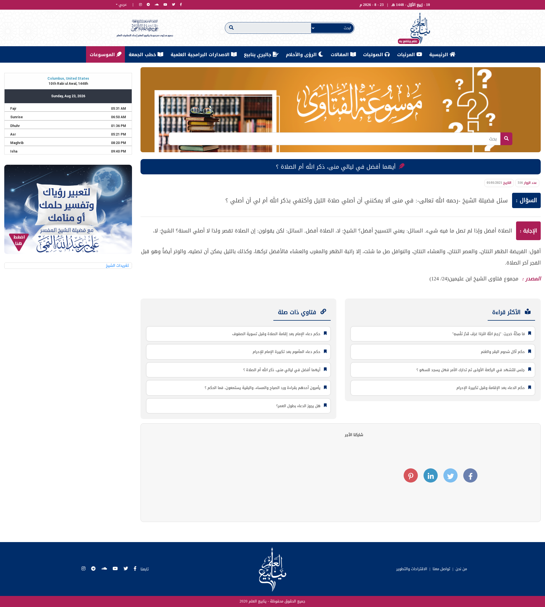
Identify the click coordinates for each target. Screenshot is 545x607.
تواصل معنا (441, 569)
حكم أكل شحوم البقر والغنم (503, 351)
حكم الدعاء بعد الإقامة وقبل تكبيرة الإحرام (491, 387)
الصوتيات (374, 54)
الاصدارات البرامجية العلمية (201, 54)
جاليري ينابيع (258, 54)
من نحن (461, 569)
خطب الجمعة (143, 54)
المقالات (340, 54)
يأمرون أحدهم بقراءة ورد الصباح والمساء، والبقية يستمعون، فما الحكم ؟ (263, 387)
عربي (122, 4)
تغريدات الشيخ (117, 265)
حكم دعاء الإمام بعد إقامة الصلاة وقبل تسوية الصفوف (277, 333)
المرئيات (406, 54)
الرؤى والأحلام (302, 54)
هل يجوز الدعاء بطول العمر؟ (299, 405)
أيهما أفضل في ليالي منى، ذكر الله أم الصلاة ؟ (282, 369)
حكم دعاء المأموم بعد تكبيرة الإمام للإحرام (287, 351)
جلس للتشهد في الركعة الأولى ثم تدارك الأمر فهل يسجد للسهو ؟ (471, 369)
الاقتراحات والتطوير (411, 569)
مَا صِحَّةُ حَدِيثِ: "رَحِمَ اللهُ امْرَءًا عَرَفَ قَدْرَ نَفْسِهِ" (489, 333)
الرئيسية (439, 54)
